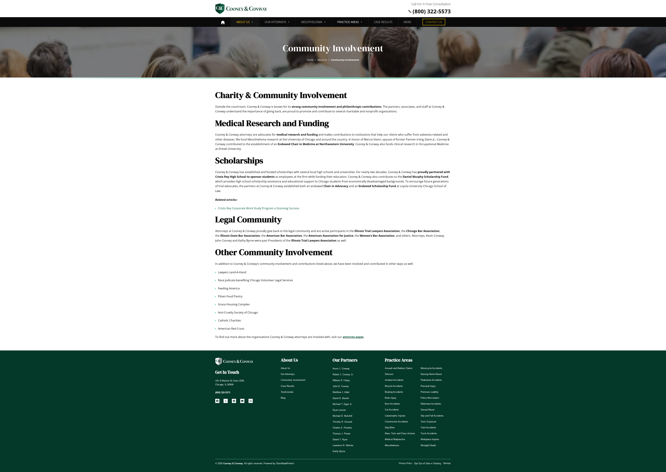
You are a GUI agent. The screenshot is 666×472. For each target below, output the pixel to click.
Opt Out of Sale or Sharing (427, 463)
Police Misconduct (430, 398)
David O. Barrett (341, 398)
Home (310, 59)
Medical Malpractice (395, 439)
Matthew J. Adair (341, 392)
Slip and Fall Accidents (432, 415)
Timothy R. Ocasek (342, 421)
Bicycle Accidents (394, 386)
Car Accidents (392, 409)
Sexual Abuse (427, 409)
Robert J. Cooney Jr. (343, 374)
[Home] (222, 22)
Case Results (383, 22)
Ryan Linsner (339, 410)
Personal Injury (428, 386)
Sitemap (447, 463)
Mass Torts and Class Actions (400, 433)
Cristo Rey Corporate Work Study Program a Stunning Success (258, 208)
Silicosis (389, 374)
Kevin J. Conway (341, 368)
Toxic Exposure (428, 421)
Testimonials (287, 392)
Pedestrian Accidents (431, 380)
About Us (243, 22)
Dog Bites (390, 427)
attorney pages (353, 337)
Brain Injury (390, 398)
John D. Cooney (341, 386)
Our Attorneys (275, 22)
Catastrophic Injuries (395, 415)
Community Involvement (293, 380)
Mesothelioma (311, 22)
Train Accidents (428, 427)
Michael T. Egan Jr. (342, 404)
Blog (283, 398)
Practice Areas (348, 22)
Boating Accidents (394, 392)
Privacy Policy (405, 463)
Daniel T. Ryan (340, 439)
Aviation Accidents (394, 380)
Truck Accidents (429, 433)
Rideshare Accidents (431, 403)
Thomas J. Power (341, 433)
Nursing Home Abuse (431, 374)
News (407, 22)
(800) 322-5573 (432, 11)
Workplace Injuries (430, 439)
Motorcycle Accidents (431, 368)
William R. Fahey (341, 380)
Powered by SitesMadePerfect (279, 463)
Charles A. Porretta (342, 427)
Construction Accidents (396, 421)
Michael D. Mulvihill (342, 416)
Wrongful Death (428, 445)
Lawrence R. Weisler (343, 445)
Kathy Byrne (339, 451)
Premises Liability (429, 392)
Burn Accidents (392, 403)
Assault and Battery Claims (398, 368)
